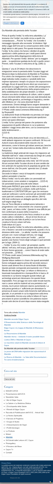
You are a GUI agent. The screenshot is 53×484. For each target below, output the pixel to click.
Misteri (8, 434)
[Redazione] (50, 483)
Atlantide (21, 312)
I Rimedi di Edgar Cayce (15, 409)
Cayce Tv (9, 449)
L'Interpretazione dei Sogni (16, 425)
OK (22, 23)
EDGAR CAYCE (12, 391)
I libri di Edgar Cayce (14, 400)
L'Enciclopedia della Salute (16, 406)
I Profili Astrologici (12, 428)
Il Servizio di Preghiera (14, 419)
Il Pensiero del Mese (14, 446)
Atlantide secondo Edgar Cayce (16, 319)
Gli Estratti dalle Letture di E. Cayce (19, 440)
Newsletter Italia (12, 397)
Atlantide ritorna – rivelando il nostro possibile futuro (24, 337)
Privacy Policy (6, 463)
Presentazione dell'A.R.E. (16, 394)
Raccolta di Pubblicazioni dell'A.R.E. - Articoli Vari (25, 413)
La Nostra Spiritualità (14, 416)
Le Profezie (10, 431)
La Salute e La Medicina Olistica (18, 403)
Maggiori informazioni (11, 23)
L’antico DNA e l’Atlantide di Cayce (17, 340)
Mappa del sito (15, 478)
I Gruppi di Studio (12, 422)
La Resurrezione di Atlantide (15, 334)
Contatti (9, 453)
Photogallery (11, 443)
